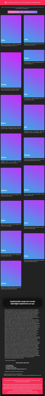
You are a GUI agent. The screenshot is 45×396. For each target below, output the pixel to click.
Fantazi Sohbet (6, 384)
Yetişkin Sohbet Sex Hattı (25, 386)
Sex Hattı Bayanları (9, 365)
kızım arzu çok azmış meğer (11, 367)
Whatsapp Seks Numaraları (30, 384)
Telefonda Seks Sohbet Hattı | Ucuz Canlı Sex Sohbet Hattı (24, 380)
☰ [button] (6, 2)
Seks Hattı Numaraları (13, 384)
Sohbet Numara (7, 386)
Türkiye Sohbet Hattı (28, 390)
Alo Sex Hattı (11, 371)
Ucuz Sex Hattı (39, 384)
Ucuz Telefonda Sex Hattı (36, 386)
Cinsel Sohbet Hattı (13, 388)
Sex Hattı (21, 371)
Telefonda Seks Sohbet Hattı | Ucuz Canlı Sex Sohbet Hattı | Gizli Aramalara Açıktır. (24, 2)
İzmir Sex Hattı (17, 371)
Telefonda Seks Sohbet (8, 375)
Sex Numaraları (21, 384)
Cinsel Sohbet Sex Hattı (22, 388)
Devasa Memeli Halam (10, 366)
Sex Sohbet (21, 390)
